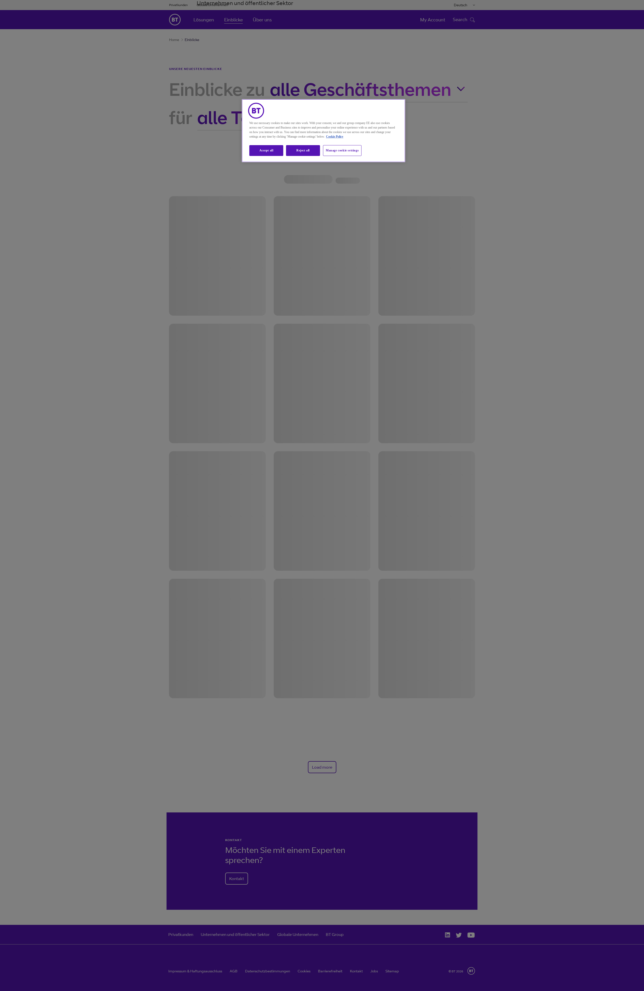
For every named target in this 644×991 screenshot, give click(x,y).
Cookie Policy (334, 136)
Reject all (303, 150)
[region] (323, 130)
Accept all (266, 150)
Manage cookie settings (342, 150)
